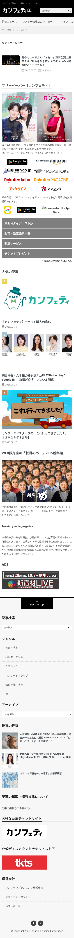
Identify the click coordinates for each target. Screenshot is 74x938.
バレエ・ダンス (14, 657)
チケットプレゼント (17, 253)
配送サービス (13, 243)
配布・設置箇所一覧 (17, 233)
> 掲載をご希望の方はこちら (57, 260)
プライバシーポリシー (18, 896)
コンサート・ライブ (16, 675)
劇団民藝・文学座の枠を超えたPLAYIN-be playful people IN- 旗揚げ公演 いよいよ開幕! (45, 755)
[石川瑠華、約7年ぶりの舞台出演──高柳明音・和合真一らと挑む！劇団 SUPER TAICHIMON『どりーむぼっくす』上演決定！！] (10, 741)
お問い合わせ (12, 906)
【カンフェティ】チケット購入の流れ (26, 322)
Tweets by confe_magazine (17, 526)
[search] (69, 10)
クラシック (11, 666)
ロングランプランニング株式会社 (24, 887)
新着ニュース (9, 21)
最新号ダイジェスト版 (18, 223)
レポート (47, 70)
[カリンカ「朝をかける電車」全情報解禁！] (10, 780)
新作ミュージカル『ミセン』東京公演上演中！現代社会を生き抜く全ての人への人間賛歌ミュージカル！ (46, 61)
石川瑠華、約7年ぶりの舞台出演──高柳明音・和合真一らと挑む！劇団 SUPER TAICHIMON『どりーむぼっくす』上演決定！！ (45, 738)
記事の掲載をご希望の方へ (17, 808)
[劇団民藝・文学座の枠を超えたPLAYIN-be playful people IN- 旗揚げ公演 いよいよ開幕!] (10, 760)
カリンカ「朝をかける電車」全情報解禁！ (42, 773)
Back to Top (37, 604)
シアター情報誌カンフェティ (38, 21)
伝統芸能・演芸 (14, 684)
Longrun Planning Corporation (47, 930)
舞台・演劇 (11, 647)
